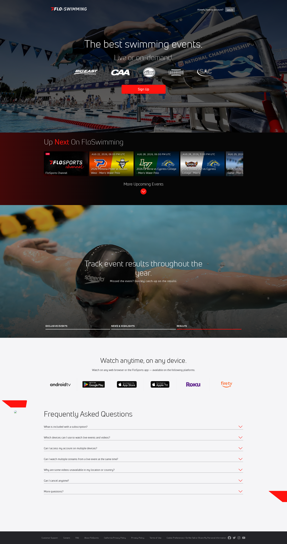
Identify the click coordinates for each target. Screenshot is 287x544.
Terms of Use (155, 538)
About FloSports (91, 538)
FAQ (77, 538)
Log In (230, 9)
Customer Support (50, 538)
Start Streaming (66, 167)
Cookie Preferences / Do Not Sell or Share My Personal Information (196, 538)
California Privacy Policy (115, 538)
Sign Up (143, 89)
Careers (66, 538)
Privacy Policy (137, 538)
